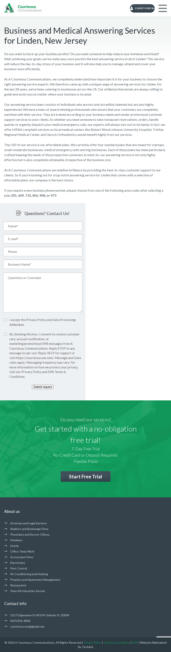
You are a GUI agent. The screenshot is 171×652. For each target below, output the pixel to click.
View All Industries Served (27, 591)
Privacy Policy (36, 320)
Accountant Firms (21, 557)
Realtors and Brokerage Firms (29, 529)
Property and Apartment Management (35, 579)
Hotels (14, 546)
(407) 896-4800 (20, 621)
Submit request (43, 386)
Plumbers (16, 540)
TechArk (87, 647)
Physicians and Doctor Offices (30, 534)
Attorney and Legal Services (28, 523)
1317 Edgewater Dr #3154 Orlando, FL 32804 (39, 615)
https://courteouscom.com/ (34, 358)
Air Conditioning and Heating (29, 574)
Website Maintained (153, 642)
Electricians (17, 562)
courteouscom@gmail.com (27, 626)
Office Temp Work (22, 551)
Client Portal (145, 8)
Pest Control (18, 568)
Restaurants (18, 585)
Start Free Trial (85, 476)
